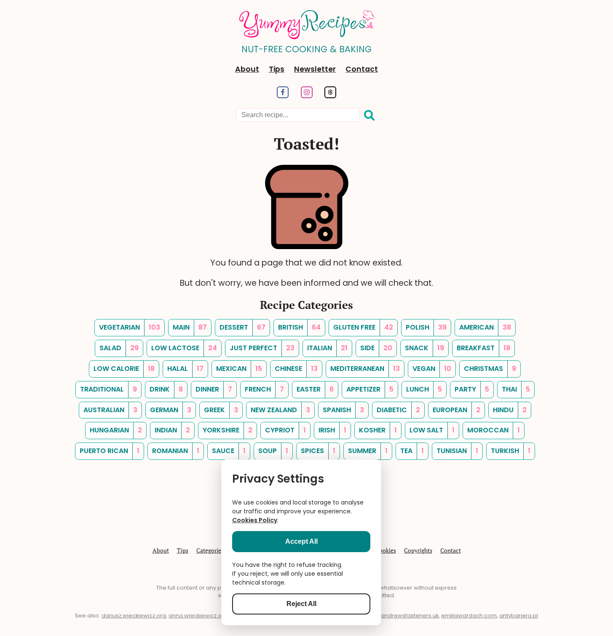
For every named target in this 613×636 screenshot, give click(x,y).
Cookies (385, 550)
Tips (276, 69)
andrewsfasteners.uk (410, 615)
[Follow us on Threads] (330, 96)
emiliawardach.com (469, 615)
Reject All (301, 603)
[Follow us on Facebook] (282, 96)
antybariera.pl (518, 615)
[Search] (369, 115)
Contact (361, 69)
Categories (210, 550)
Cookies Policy (254, 520)
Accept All (301, 541)
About (247, 69)
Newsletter (315, 69)
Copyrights (418, 550)
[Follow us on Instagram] (306, 96)
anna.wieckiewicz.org (198, 615)
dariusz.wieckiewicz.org (134, 615)
